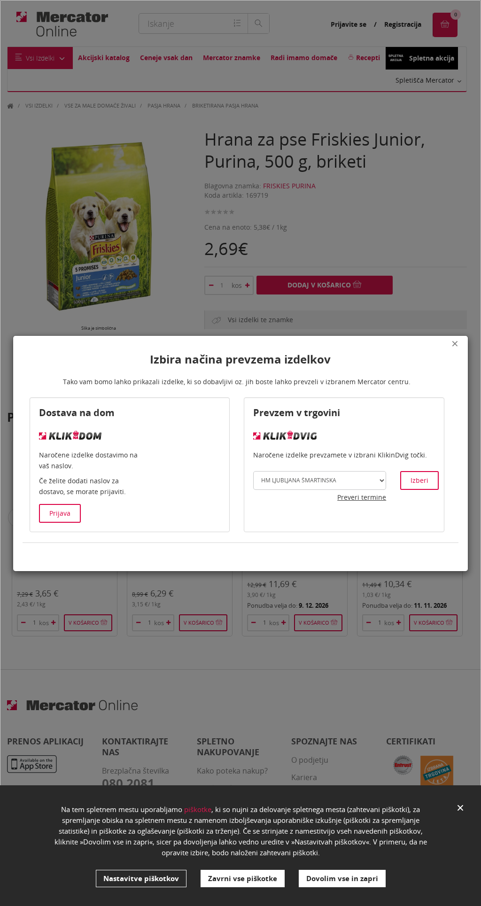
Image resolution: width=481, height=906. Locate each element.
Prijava (59, 513)
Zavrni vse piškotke (242, 878)
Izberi (419, 480)
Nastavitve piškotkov (141, 878)
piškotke (197, 809)
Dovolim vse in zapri (342, 878)
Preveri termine (361, 497)
